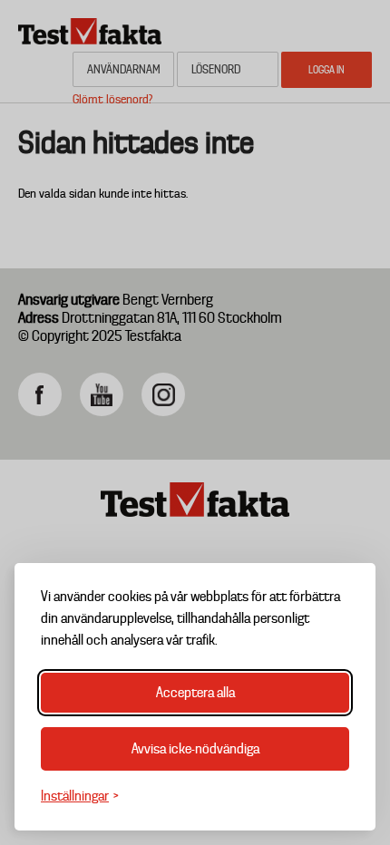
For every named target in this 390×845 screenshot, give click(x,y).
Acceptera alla (195, 693)
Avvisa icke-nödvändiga (195, 749)
